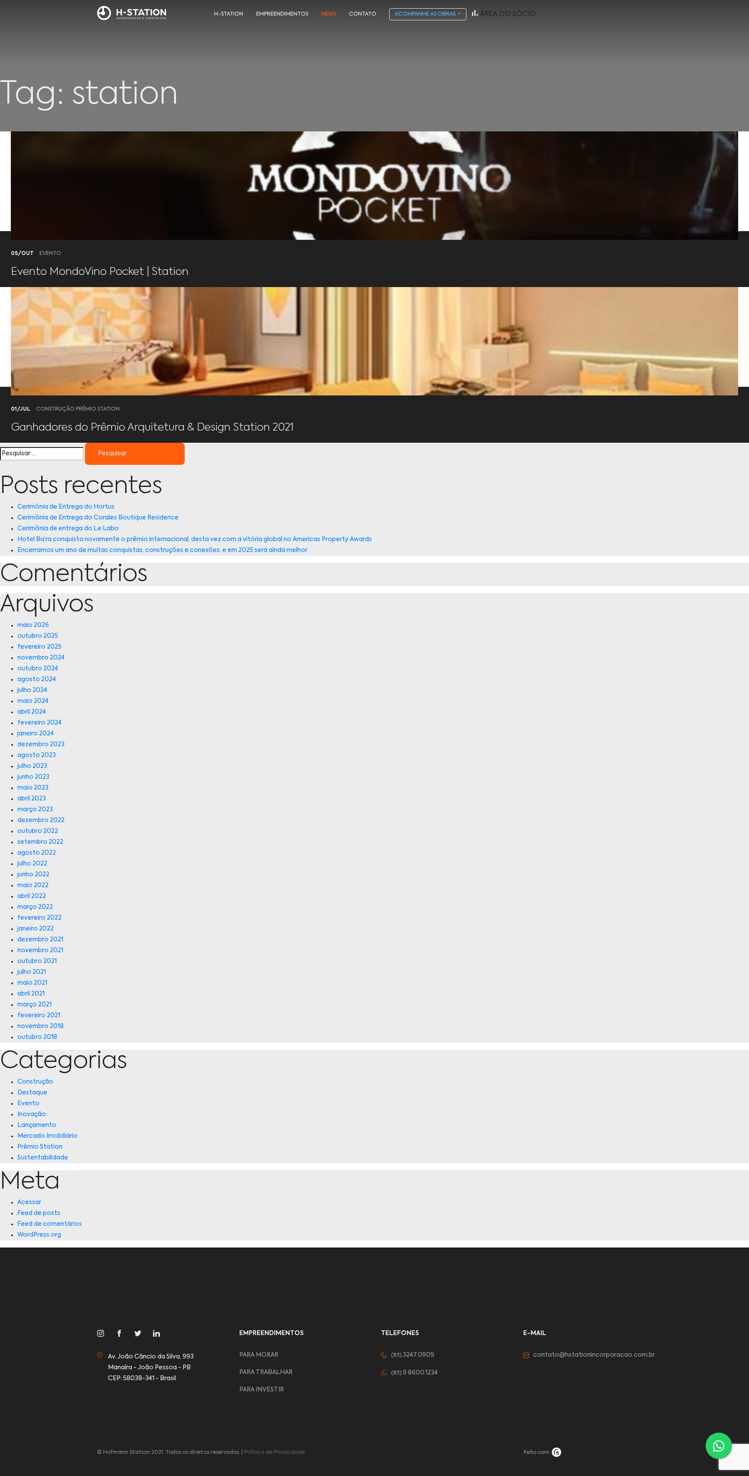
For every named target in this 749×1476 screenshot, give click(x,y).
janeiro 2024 (35, 734)
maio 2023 (33, 788)
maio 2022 (33, 885)
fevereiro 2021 (38, 1015)
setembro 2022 (40, 842)
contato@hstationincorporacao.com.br (594, 1355)
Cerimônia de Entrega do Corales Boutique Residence (98, 518)
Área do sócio (507, 14)
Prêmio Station (39, 1147)
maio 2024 (33, 701)
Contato (362, 14)
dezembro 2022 (41, 820)
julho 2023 (32, 766)
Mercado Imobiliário (47, 1136)
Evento (28, 1103)
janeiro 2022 (35, 929)
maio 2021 (32, 983)
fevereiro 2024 (39, 723)
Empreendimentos (282, 14)
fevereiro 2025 (39, 647)
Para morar (258, 1355)
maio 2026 (33, 625)
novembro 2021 (40, 950)
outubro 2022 (37, 831)
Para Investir (261, 1390)
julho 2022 (32, 864)
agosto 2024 (36, 679)
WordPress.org (39, 1235)
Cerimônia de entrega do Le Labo (68, 529)
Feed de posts (38, 1213)
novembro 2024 (41, 658)
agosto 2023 (36, 755)
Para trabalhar (266, 1372)
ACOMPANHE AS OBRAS (426, 14)
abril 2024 (31, 712)
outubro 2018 (37, 1037)
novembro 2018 (40, 1026)
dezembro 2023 (41, 744)
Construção (35, 1082)
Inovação (31, 1114)
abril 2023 (31, 799)
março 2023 (35, 810)
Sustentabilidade (42, 1158)
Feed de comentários (49, 1224)
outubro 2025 (37, 636)
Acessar (29, 1202)
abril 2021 (31, 994)
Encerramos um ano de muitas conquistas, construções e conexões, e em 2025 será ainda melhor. (162, 550)
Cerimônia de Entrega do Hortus (65, 507)
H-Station (228, 14)
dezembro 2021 (40, 940)
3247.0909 (412, 1355)
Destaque (32, 1093)
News (328, 14)
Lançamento (36, 1125)
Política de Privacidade (274, 1452)
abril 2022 (31, 896)
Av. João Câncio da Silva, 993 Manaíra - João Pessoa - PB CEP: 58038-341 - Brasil (151, 1367)
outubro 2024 (37, 669)
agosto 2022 (36, 853)
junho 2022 (33, 875)
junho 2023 (33, 777)
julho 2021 (31, 972)
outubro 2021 (37, 961)
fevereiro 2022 (39, 918)
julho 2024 (32, 690)
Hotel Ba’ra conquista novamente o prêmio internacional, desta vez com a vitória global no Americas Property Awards (194, 539)
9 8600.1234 (414, 1373)
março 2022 (35, 907)
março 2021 (34, 1005)
